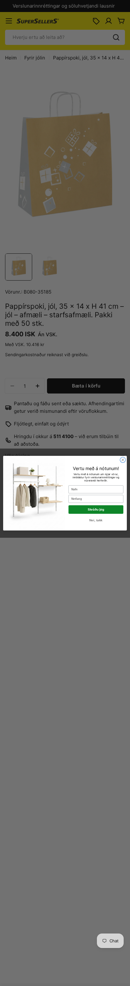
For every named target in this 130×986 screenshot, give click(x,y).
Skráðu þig (96, 509)
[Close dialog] (123, 459)
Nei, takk (96, 520)
